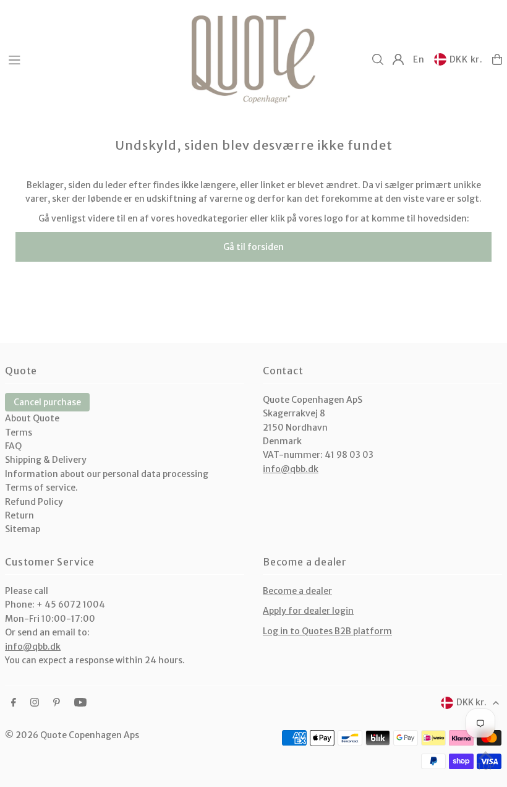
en (418, 59)
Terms (18, 432)
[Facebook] (13, 703)
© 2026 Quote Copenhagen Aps (72, 735)
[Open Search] (377, 59)
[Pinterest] (56, 703)
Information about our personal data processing (106, 474)
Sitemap (22, 529)
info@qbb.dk (290, 469)
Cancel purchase (47, 402)
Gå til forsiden (253, 246)
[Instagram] (34, 703)
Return (19, 515)
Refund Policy (34, 501)
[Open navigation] (94, 59)
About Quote (32, 418)
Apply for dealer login (308, 610)
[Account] (398, 59)
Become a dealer (297, 590)
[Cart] (497, 59)
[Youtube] (80, 703)
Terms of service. (41, 487)
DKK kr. (466, 59)
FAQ (13, 446)
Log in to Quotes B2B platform (327, 631)
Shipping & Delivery (46, 459)
